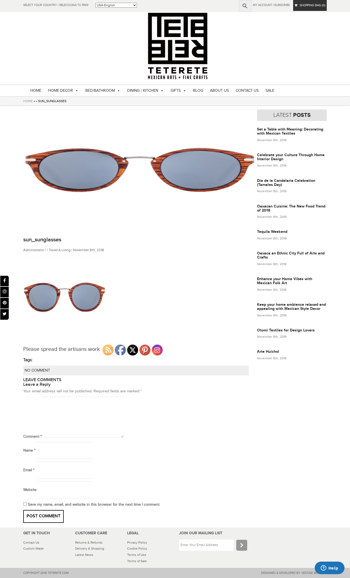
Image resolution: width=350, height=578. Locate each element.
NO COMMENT (37, 370)
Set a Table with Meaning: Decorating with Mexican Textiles (290, 131)
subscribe (282, 5)
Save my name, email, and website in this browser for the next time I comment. (94, 504)
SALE (270, 90)
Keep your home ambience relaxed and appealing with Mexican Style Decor (291, 306)
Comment (32, 436)
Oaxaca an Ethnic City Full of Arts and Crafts (291, 255)
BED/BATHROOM (100, 90)
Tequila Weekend (272, 231)
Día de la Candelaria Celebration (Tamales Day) (286, 182)
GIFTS (176, 90)
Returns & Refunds (89, 542)
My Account (262, 5)
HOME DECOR (60, 90)
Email (28, 470)
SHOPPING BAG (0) (311, 5)
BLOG (198, 90)
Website (30, 490)
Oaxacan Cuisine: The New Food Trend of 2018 (291, 208)
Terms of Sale (137, 561)
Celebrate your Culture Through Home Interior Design (291, 157)
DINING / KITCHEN (142, 90)
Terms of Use (136, 555)
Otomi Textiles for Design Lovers (286, 330)
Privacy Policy (137, 542)
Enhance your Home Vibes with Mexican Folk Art (284, 281)
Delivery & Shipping (89, 548)
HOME (35, 90)
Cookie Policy (137, 548)
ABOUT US (219, 90)
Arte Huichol (268, 351)
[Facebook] (4, 281)
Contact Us (31, 542)
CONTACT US (247, 90)
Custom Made (33, 548)
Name (29, 450)
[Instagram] (4, 292)
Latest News (84, 555)
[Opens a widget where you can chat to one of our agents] (329, 568)
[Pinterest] (4, 303)
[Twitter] (4, 314)
